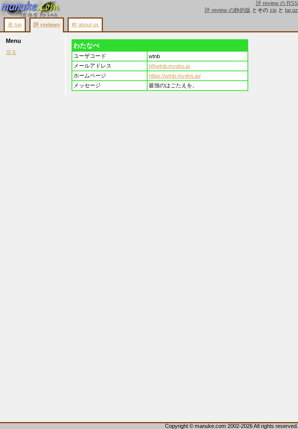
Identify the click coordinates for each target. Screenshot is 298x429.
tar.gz (291, 10)
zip (273, 10)
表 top (15, 25)
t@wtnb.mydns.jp (169, 66)
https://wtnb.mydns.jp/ (175, 76)
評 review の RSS (277, 3)
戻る (11, 52)
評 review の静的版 (227, 10)
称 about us (85, 25)
